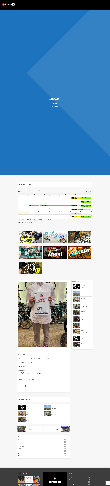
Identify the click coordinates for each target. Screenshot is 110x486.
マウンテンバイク (42, 446)
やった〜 (82, 319)
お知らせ (27, 408)
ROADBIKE (59, 7)
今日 (90, 191)
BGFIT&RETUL (81, 7)
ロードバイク (42, 444)
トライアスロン (42, 448)
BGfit (42, 455)
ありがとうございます (85, 332)
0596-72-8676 (101, 2)
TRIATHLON (53, 7)
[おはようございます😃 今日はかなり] (36, 479)
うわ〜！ (82, 325)
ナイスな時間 (53, 408)
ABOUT (93, 7)
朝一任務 (27, 420)
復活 (81, 345)
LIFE (55, 103)
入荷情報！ (88, 7)
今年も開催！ (28, 414)
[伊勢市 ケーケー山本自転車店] (8, 4)
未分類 (42, 439)
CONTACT (99, 7)
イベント (42, 451)
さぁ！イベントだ (54, 414)
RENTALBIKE (74, 7)
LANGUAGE (105, 7)
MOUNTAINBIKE (66, 7)
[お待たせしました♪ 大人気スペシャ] (21, 479)
